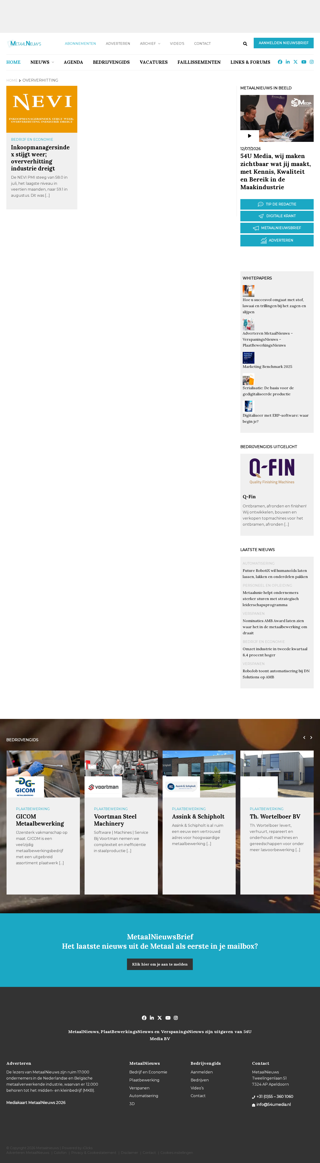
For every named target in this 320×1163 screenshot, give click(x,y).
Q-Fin (249, 496)
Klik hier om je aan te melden (160, 964)
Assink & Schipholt (198, 816)
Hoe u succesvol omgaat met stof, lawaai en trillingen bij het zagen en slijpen (274, 305)
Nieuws (39, 62)
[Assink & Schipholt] (181, 786)
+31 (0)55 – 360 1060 (275, 1096)
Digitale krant (281, 216)
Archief (148, 44)
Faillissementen (199, 62)
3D (132, 1104)
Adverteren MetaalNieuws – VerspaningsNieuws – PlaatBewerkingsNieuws (268, 339)
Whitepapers (257, 278)
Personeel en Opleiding (267, 585)
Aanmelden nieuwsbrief (284, 43)
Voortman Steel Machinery (115, 820)
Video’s (177, 44)
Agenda (73, 62)
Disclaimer (129, 1153)
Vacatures (154, 62)
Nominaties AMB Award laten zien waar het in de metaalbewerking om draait (275, 626)
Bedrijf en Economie (32, 139)
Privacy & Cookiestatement (93, 1153)
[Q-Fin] (272, 491)
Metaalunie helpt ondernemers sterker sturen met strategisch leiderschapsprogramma (271, 598)
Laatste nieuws (257, 550)
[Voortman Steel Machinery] (103, 786)
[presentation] (303, 738)
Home (13, 62)
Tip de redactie (281, 204)
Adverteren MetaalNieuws (27, 1153)
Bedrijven (200, 1080)
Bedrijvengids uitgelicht (268, 447)
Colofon (60, 1153)
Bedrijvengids (111, 62)
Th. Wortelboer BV (275, 816)
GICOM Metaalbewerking (40, 820)
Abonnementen (80, 44)
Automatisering (259, 563)
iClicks (88, 1148)
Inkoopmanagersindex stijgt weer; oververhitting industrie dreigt (40, 158)
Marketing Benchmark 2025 (267, 366)
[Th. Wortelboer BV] (259, 786)
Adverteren (118, 44)
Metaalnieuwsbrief (281, 228)
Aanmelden (202, 1072)
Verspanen (254, 614)
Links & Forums (250, 62)
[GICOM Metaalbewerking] (25, 786)
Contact (202, 44)
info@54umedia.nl (274, 1104)
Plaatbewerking (33, 809)
